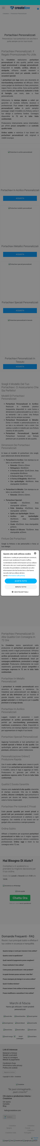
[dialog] (20, 573)
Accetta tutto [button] (21, 581)
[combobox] (35, 553)
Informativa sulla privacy (16, 575)
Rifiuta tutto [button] (20, 587)
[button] (20, 592)
